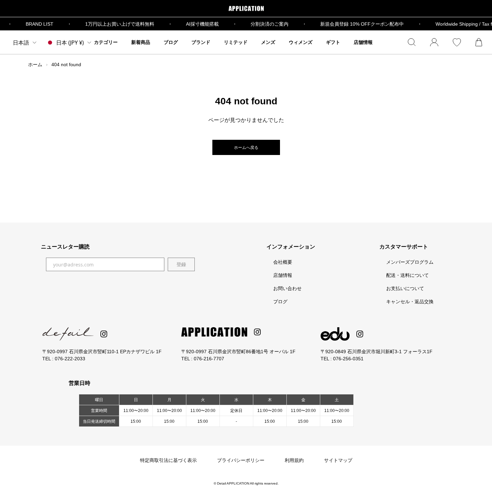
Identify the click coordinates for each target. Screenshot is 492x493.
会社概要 (282, 262)
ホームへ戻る (246, 147)
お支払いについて (405, 288)
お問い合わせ (287, 288)
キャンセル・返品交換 (410, 301)
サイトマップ (338, 460)
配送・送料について (407, 275)
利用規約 (294, 460)
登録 (181, 264)
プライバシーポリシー (240, 460)
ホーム (35, 64)
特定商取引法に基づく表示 (168, 460)
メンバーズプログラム (410, 262)
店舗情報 (282, 275)
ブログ (280, 301)
